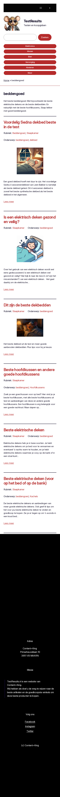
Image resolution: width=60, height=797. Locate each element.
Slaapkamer (33, 133)
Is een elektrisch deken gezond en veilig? (30, 219)
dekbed (33, 140)
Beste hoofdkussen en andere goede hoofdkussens (29, 371)
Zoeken (45, 37)
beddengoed (22, 140)
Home (6, 80)
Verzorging (30, 62)
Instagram (30, 726)
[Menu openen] (40, 8)
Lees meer (9, 201)
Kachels (34, 496)
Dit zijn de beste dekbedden (27, 305)
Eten (30, 57)
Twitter (30, 731)
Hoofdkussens (37, 387)
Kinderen (30, 67)
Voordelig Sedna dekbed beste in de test (30, 124)
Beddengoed (18, 133)
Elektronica (30, 46)
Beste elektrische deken (24, 430)
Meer (30, 73)
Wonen (30, 51)
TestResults (33, 21)
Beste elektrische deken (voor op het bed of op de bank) (29, 480)
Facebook (30, 721)
